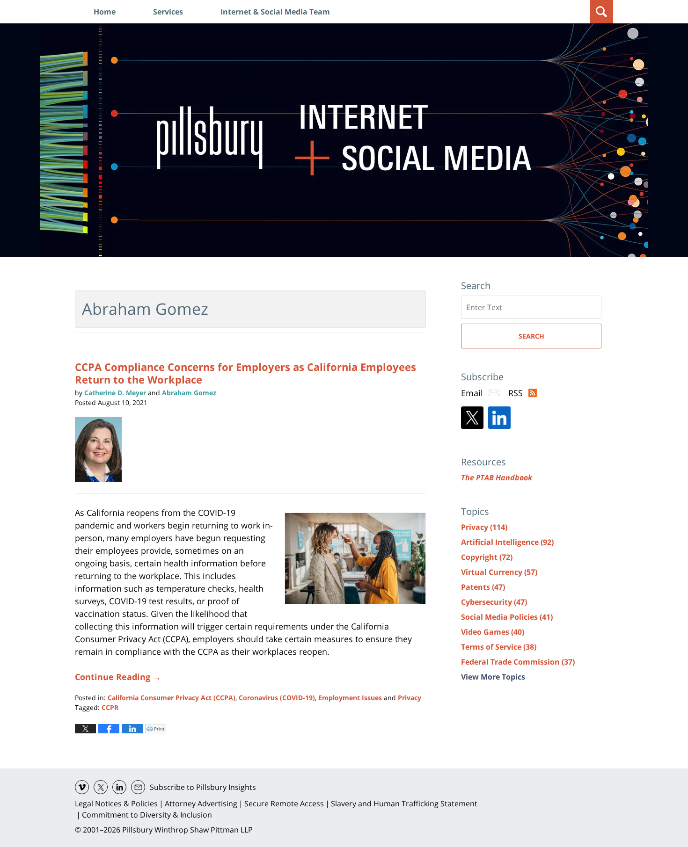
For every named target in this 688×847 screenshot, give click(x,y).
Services (168, 12)
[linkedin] (119, 787)
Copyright (486, 557)
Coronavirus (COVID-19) (277, 697)
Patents (483, 587)
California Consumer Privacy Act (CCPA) (171, 697)
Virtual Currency (499, 572)
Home (105, 12)
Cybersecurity (494, 602)
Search (531, 336)
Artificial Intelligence (507, 542)
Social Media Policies (507, 617)
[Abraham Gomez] (102, 449)
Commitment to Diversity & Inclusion (147, 815)
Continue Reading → (118, 676)
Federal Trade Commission (518, 662)
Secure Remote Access (284, 803)
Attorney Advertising (201, 803)
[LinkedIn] (499, 417)
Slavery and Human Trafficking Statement (404, 803)
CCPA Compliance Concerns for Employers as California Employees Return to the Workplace (245, 373)
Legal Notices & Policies (116, 803)
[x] (101, 787)
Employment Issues (350, 697)
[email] (138, 787)
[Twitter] (472, 417)
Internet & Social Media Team (275, 12)
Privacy (409, 697)
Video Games (492, 632)
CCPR (110, 707)
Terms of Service (498, 647)
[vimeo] (82, 787)
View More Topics (493, 677)
